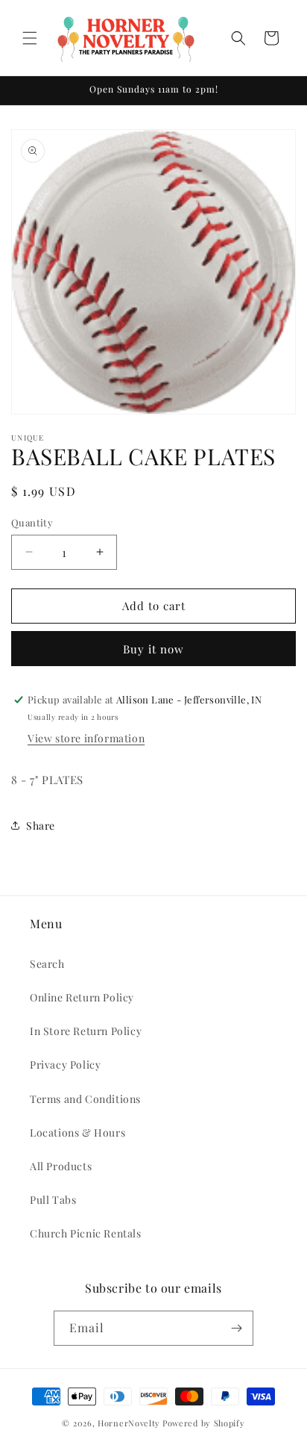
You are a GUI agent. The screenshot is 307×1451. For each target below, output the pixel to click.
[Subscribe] (236, 1328)
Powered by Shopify (203, 1423)
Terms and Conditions (85, 1099)
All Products (61, 1166)
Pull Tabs (53, 1200)
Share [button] (40, 825)
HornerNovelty (129, 1423)
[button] (29, 38)
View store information (86, 738)
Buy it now (153, 648)
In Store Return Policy (86, 1031)
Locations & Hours (77, 1132)
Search (47, 964)
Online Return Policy (82, 997)
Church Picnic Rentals (86, 1233)
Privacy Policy (65, 1064)
